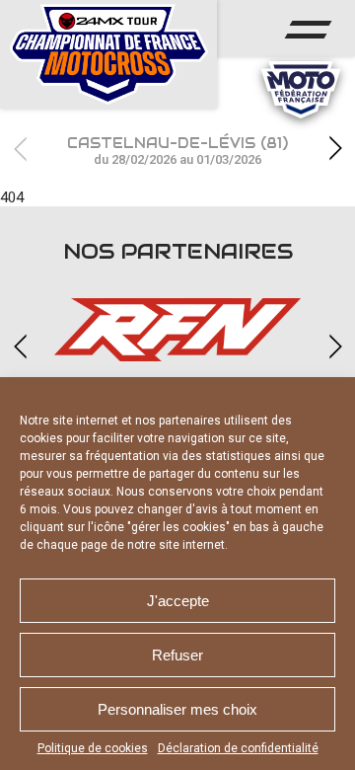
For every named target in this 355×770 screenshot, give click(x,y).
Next (335, 149)
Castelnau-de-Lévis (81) (177, 150)
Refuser (177, 655)
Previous (19, 149)
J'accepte (178, 600)
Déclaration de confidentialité (238, 748)
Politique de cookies (92, 748)
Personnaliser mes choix (177, 709)
